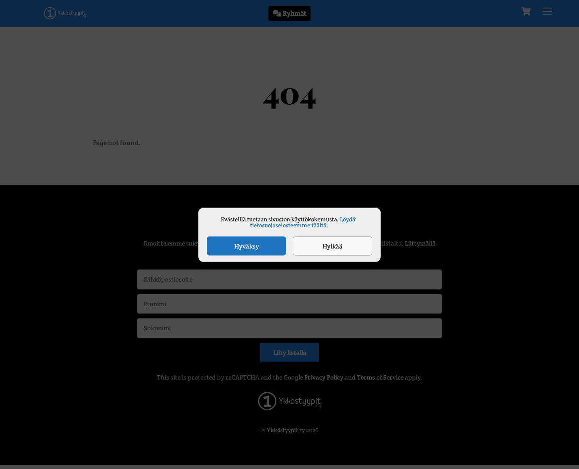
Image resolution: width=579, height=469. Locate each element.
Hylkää (332, 246)
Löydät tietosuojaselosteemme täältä (303, 222)
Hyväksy (246, 246)
